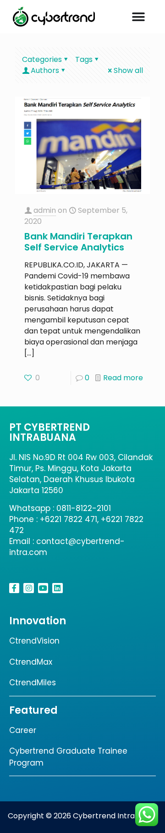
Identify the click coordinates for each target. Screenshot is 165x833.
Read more (123, 377)
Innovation (37, 621)
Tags (84, 59)
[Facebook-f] (14, 588)
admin (44, 210)
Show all (128, 70)
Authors (45, 70)
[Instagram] (28, 588)
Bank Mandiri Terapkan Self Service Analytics (78, 242)
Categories (42, 59)
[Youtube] (43, 588)
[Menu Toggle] (138, 17)
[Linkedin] (57, 588)
